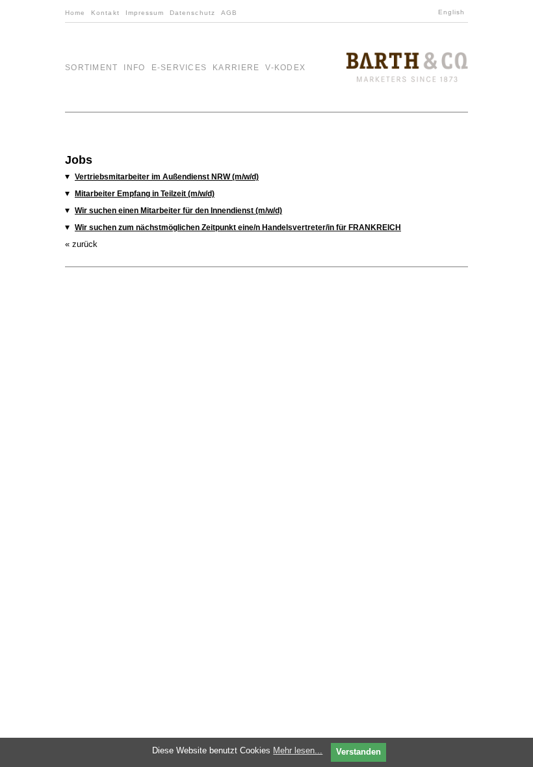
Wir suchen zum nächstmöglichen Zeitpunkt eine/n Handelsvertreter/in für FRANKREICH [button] (238, 227)
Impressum (144, 12)
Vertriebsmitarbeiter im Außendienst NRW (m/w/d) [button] (167, 176)
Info (134, 67)
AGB (229, 12)
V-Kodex (285, 67)
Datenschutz (192, 12)
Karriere (236, 67)
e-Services (179, 67)
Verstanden (358, 752)
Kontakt (105, 12)
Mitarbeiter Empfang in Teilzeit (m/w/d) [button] (144, 193)
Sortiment (91, 67)
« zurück (81, 244)
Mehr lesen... (297, 750)
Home (75, 12)
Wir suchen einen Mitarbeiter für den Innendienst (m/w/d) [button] (178, 210)
